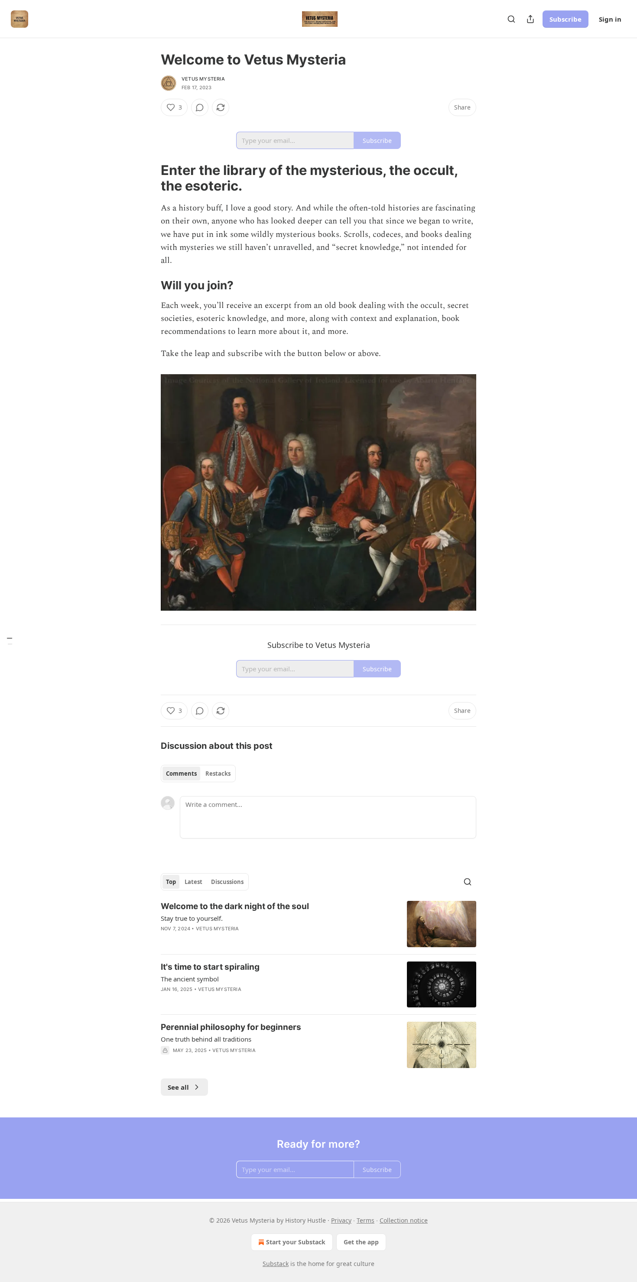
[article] (318, 924)
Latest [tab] (193, 882)
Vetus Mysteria (203, 79)
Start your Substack (295, 1242)
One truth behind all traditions (206, 1039)
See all (178, 1087)
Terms (365, 1220)
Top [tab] (171, 882)
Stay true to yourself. (192, 918)
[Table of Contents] (9, 641)
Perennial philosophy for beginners (231, 1027)
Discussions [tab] (227, 882)
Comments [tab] (181, 773)
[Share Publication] (530, 19)
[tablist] (198, 773)
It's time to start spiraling (210, 967)
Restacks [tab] (218, 773)
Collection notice (404, 1220)
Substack (276, 1263)
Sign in (610, 19)
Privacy (341, 1220)
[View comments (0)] (199, 107)
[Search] (511, 19)
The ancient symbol (190, 978)
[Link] (149, 178)
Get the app (361, 1242)
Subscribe (565, 19)
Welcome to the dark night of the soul (235, 906)
